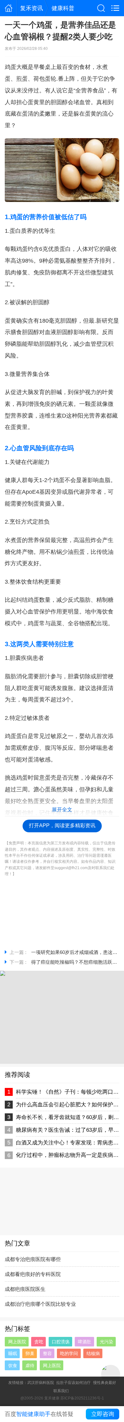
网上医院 (17, 1341)
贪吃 (38, 1341)
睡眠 (12, 1353)
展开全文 (62, 809)
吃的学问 (69, 1353)
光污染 (106, 1341)
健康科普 (63, 8)
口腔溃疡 (61, 1341)
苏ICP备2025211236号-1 (82, 1398)
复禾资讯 (31, 8)
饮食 (12, 1365)
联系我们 (61, 1391)
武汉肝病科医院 (40, 1382)
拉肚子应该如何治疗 (73, 1382)
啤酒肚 (84, 1341)
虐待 (29, 1365)
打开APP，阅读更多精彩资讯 (62, 825)
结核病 (93, 1353)
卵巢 (29, 1353)
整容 (47, 1353)
